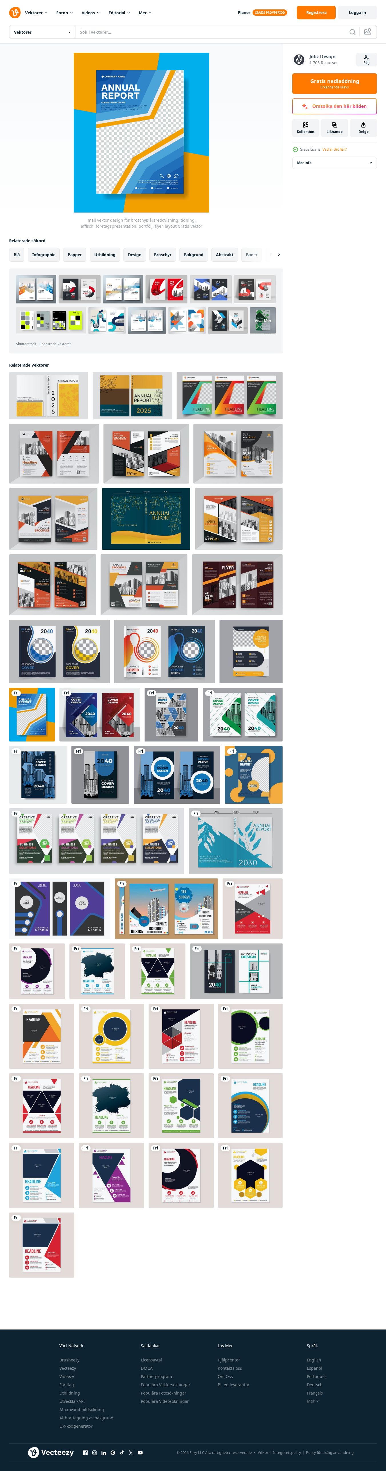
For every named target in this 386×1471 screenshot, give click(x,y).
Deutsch (315, 1384)
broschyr (162, 254)
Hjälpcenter (229, 1360)
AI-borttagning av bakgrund (86, 1418)
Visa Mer (263, 320)
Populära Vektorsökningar (165, 1384)
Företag (66, 1384)
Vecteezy (67, 1368)
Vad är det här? (335, 149)
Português (317, 1376)
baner (251, 254)
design (134, 254)
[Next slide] (274, 255)
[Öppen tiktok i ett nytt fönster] (122, 1452)
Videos (88, 12)
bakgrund (193, 254)
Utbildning (69, 1393)
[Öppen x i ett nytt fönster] (131, 1452)
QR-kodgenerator (76, 1426)
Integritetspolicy (287, 1452)
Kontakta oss (230, 1368)
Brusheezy (69, 1360)
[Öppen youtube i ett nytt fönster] (140, 1452)
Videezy (66, 1376)
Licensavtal (151, 1360)
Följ (366, 62)
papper (75, 254)
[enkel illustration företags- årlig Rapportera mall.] (59, 908)
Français (315, 1393)
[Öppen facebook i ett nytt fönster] (85, 1452)
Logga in (357, 12)
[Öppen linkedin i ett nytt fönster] (103, 1452)
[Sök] (352, 32)
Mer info (304, 162)
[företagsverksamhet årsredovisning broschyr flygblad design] (37, 971)
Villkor (263, 1452)
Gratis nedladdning (334, 84)
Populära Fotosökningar (163, 1393)
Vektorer (34, 12)
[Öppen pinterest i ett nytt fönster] (113, 1452)
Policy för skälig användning (330, 1452)
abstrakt (224, 254)
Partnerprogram (156, 1376)
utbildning (104, 254)
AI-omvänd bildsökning (81, 1409)
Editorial (117, 12)
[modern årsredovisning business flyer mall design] (254, 775)
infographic (43, 254)
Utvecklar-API (72, 1401)
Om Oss (225, 1376)
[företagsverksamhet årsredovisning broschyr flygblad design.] (253, 908)
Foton (62, 12)
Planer (244, 12)
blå (17, 254)
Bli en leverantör (233, 1384)
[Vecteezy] (15, 12)
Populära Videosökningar (165, 1401)
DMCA (147, 1368)
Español (314, 1368)
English (314, 1360)
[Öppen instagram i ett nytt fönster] (94, 1452)
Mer (143, 12)
